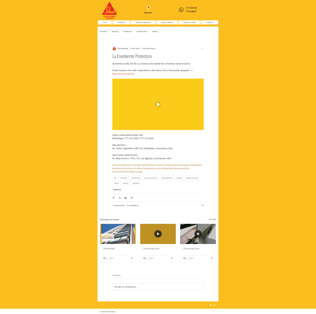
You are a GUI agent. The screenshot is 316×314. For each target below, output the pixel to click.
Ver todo (212, 219)
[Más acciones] (202, 48)
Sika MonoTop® (109, 248)
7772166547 (191, 11)
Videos (155, 31)
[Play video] (158, 104)
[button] (121, 22)
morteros (116, 183)
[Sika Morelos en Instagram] (214, 305)
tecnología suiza (135, 178)
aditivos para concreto (192, 178)
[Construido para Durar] (158, 234)
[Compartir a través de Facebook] (113, 198)
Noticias (115, 31)
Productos (127, 31)
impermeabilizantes (166, 178)
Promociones (142, 31)
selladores (179, 178)
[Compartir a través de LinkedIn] (125, 198)
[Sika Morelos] (210, 305)
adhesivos (125, 183)
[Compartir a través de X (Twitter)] (119, 198)
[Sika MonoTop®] (118, 234)
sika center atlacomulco (150, 178)
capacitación (136, 183)
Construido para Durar (151, 248)
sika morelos (123, 178)
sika (115, 178)
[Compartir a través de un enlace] (131, 198)
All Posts (103, 31)
